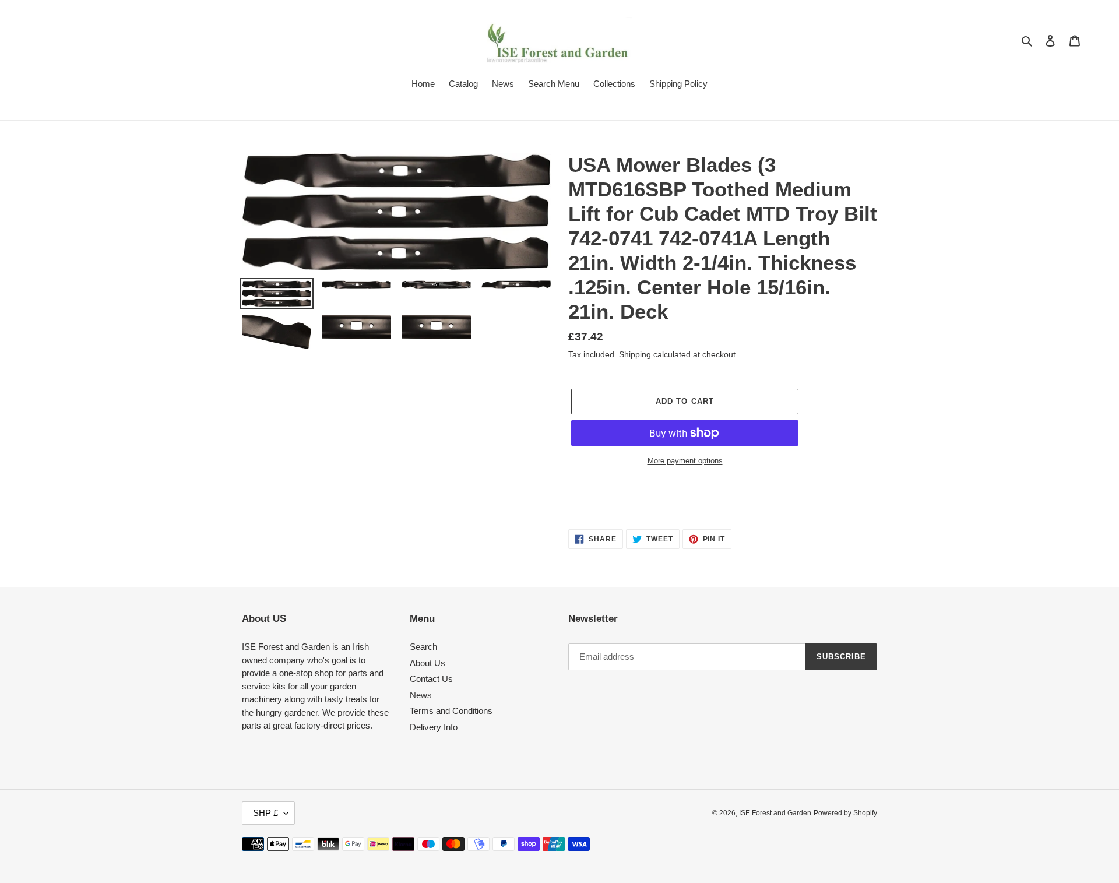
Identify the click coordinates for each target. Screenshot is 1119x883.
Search (423, 647)
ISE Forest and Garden (775, 813)
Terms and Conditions (451, 711)
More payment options (685, 460)
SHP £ (265, 813)
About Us (427, 663)
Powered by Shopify (845, 813)
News (421, 695)
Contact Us (431, 679)
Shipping (635, 354)
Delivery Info (434, 727)
